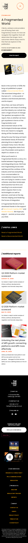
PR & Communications (14, 477)
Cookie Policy (14, 523)
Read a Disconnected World (12, 236)
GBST (21, 209)
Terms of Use (14, 519)
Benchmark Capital (10, 209)
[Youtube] (15, 414)
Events (14, 511)
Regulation (14, 480)
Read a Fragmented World (11, 232)
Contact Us (14, 507)
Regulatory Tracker (14, 493)
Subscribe (6, 435)
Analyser (14, 490)
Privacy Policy (14, 515)
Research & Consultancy (14, 473)
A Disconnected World (15, 91)
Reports (14, 497)
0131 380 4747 (14, 404)
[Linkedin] (12, 414)
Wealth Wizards (7, 212)
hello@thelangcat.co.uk (14, 406)
